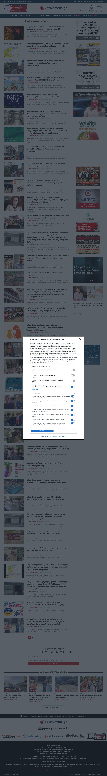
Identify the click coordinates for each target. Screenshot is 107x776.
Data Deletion (44, 436)
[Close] (80, 339)
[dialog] (53, 388)
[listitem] (53, 366)
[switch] (73, 370)
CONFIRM (42, 431)
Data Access (53, 436)
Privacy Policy (62, 436)
